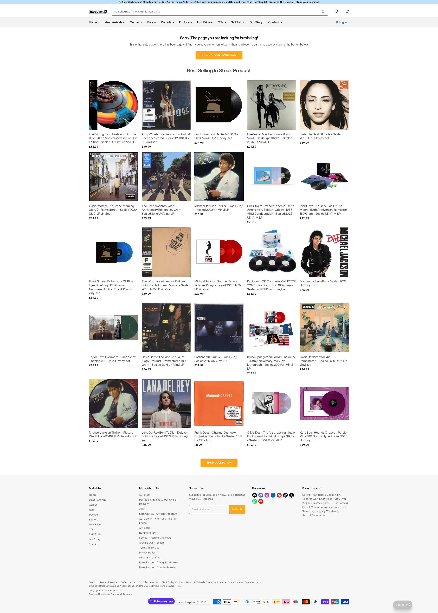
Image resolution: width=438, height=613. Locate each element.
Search (92, 582)
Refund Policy (147, 532)
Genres (135, 22)
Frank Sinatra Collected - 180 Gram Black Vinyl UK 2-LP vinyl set (217, 136)
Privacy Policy (147, 552)
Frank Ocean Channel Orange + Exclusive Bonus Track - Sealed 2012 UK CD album (218, 436)
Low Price (204, 22)
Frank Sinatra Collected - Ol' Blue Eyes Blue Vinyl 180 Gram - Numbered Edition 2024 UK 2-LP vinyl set (111, 287)
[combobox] (215, 12)
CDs (221, 22)
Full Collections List (148, 582)
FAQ (180, 585)
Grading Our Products (151, 542)
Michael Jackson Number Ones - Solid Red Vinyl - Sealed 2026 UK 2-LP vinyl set (217, 285)
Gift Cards (145, 527)
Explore (184, 22)
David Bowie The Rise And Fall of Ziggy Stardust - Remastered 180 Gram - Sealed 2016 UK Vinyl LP (164, 360)
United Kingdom (191, 602)
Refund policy (128, 582)
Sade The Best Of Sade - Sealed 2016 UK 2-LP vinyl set (321, 136)
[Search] (323, 12)
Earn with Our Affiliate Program (158, 513)
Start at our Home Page (219, 54)
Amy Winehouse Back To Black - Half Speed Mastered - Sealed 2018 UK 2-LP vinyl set (166, 138)
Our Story (256, 22)
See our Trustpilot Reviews (155, 537)
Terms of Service (149, 547)
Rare (150, 22)
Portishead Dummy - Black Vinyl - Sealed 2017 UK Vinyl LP (216, 359)
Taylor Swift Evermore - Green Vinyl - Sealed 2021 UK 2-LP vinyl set (113, 359)
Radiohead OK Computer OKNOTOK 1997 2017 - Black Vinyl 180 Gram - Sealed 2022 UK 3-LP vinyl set (271, 285)
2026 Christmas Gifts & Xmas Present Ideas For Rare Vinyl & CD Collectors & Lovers (131, 585)
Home (93, 22)
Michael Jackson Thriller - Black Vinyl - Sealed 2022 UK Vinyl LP (218, 208)
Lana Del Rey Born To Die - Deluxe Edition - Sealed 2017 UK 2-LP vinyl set (165, 436)
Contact (274, 22)
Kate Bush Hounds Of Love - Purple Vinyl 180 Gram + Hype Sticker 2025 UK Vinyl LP (323, 436)
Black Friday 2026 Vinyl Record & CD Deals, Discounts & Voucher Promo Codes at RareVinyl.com (210, 582)
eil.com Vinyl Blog (149, 557)
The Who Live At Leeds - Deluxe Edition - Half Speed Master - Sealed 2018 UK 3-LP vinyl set (166, 285)
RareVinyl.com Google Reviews (157, 567)
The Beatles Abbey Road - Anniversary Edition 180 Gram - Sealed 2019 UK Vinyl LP (162, 209)
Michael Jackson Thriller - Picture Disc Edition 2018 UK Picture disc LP (113, 434)
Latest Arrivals (113, 22)
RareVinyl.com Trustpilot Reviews (159, 562)
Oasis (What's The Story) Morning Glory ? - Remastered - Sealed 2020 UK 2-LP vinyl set (113, 209)
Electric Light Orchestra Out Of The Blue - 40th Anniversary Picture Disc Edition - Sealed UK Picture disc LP (113, 138)
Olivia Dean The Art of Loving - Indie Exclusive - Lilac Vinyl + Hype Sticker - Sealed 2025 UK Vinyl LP (271, 436)
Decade (166, 22)
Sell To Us (237, 22)
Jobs (142, 508)
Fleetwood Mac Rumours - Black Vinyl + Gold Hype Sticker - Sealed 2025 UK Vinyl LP (269, 138)
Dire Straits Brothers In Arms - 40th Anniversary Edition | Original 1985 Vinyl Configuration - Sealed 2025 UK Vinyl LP (270, 211)
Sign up (237, 509)
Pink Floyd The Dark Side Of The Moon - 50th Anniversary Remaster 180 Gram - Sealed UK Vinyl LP (323, 209)
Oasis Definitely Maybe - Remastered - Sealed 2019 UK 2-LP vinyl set (323, 360)
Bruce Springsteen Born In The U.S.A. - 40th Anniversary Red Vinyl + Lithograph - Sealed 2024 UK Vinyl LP (271, 362)
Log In (342, 22)
